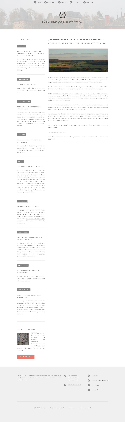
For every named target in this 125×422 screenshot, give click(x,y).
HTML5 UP (62, 408)
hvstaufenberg (95, 385)
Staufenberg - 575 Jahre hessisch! (30, 166)
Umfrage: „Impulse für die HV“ (28, 206)
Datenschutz (80, 408)
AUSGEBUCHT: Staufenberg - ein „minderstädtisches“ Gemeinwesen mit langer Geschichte (30, 53)
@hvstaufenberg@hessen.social (100, 380)
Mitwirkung (22, 378)
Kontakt (89, 408)
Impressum (71, 408)
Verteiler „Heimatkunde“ (26, 329)
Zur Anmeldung (26, 356)
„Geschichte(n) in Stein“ (26, 84)
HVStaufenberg (96, 390)
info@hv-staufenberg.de (74, 384)
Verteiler (37, 66)
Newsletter (94, 375)
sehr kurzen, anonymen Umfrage (35, 218)
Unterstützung (57, 375)
